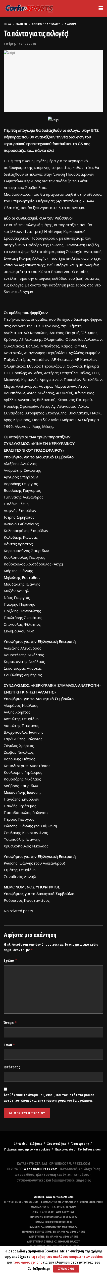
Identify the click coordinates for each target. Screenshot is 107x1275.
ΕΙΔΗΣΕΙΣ (21, 24)
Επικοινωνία (64, 1149)
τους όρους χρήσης (28, 1262)
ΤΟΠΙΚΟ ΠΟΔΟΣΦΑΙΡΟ (45, 24)
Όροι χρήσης (80, 1144)
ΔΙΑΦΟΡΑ (70, 24)
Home (7, 24)
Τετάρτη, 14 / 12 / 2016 (20, 44)
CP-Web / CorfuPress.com (37, 1169)
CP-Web (19, 1144)
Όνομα (10, 1022)
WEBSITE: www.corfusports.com (53, 1197)
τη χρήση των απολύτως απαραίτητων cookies (67, 1257)
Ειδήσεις (36, 1144)
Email (9, 1045)
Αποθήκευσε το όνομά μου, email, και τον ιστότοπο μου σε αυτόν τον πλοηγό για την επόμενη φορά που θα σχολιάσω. (49, 1097)
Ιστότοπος (12, 1067)
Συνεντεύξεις (56, 1144)
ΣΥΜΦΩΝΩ (66, 1269)
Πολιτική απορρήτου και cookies (27, 1149)
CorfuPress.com (89, 1149)
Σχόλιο (10, 960)
